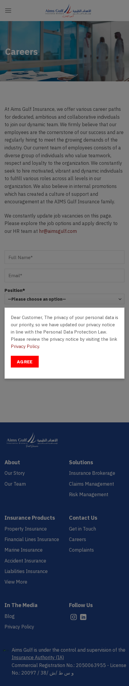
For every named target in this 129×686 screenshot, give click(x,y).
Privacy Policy (25, 346)
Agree (25, 362)
